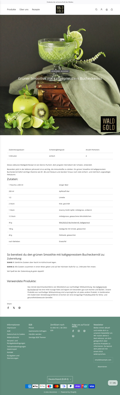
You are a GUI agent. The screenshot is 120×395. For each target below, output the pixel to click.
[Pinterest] (84, 331)
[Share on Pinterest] (19, 308)
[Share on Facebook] (8, 308)
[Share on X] (13, 308)
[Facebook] (73, 331)
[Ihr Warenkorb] (111, 9)
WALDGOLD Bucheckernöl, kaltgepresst (74, 222)
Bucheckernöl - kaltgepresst (60, 71)
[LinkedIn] (73, 336)
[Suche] (96, 9)
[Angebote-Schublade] (106, 9)
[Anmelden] (101, 9)
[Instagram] (78, 331)
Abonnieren (102, 366)
